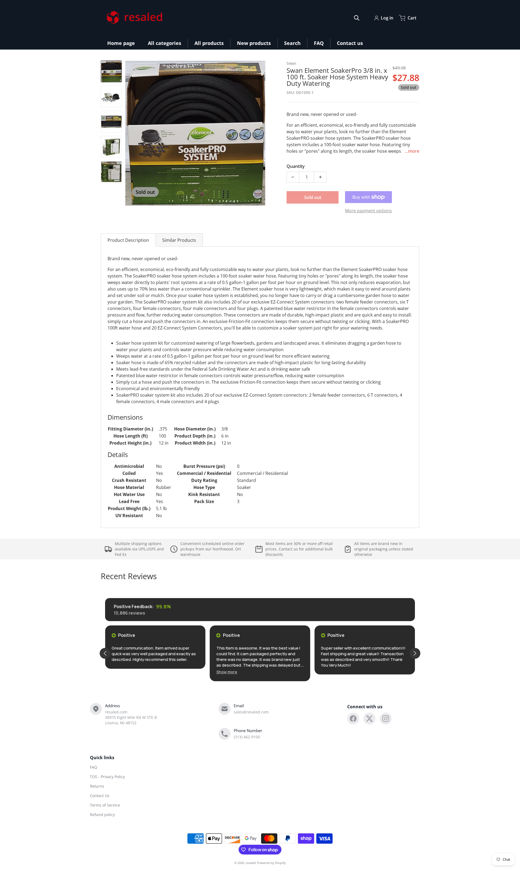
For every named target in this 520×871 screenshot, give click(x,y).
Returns (97, 786)
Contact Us (99, 795)
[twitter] (369, 719)
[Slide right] (262, 133)
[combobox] (267, 18)
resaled (251, 863)
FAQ (93, 767)
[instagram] (386, 719)
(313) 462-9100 (247, 736)
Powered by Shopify (271, 863)
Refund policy (102, 814)
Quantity (296, 166)
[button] (226, 672)
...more (412, 151)
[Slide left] (128, 133)
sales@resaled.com (251, 712)
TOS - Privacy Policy (107, 776)
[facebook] (353, 719)
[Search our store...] (356, 18)
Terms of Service (105, 805)
